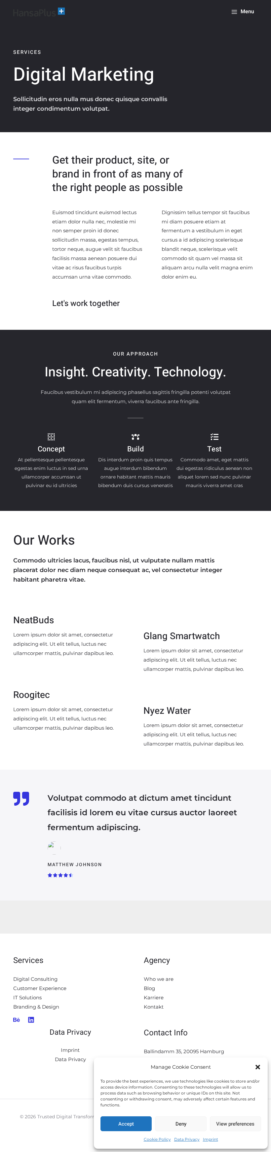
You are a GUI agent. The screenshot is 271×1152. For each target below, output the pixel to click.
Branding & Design (36, 1007)
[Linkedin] (31, 1020)
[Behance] (16, 1020)
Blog (149, 988)
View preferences (235, 1124)
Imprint (210, 1139)
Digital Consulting (35, 979)
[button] (257, 1067)
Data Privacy (187, 1139)
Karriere (154, 997)
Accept (126, 1124)
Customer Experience (39, 988)
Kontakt (154, 1007)
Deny (180, 1124)
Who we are (159, 979)
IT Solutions (27, 997)
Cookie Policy (157, 1139)
